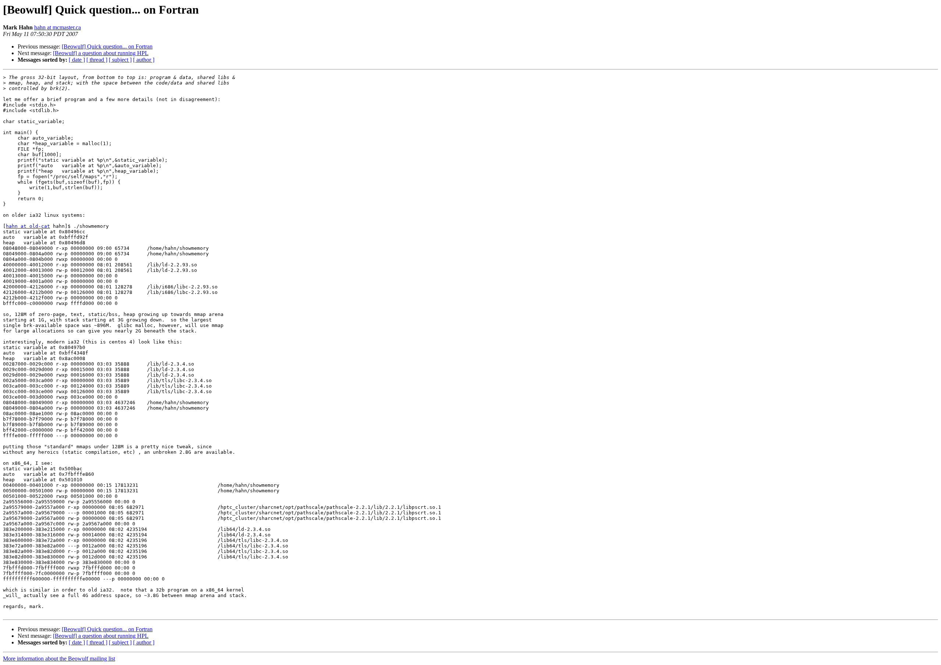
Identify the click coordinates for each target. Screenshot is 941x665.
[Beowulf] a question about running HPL (101, 53)
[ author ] (143, 60)
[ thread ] (96, 60)
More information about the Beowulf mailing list (59, 658)
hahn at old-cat (28, 226)
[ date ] (77, 60)
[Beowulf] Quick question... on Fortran (107, 46)
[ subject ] (120, 60)
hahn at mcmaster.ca (57, 27)
